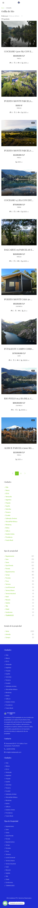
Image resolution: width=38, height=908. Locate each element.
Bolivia (7, 528)
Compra (8, 637)
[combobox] (16, 16)
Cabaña (8, 603)
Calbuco (8, 531)
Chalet (7, 609)
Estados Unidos (10, 534)
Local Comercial (10, 587)
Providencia (9, 537)
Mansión (8, 600)
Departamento (10, 556)
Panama (8, 512)
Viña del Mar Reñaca (11, 521)
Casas (7, 562)
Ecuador (8, 515)
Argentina (8, 500)
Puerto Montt (9, 540)
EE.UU (7, 493)
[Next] (25, 473)
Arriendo (8, 634)
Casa (7, 559)
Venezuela (9, 496)
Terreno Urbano (10, 590)
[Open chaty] (5, 903)
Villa (7, 606)
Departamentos (10, 572)
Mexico (8, 490)
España (8, 506)
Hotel (7, 597)
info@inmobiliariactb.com (13, 752)
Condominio (9, 612)
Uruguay (8, 503)
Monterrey (8, 525)
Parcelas (8, 578)
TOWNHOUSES (10, 615)
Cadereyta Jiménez (11, 518)
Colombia (8, 509)
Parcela (8, 568)
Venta (7, 631)
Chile (7, 487)
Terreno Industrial (11, 593)
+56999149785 (10, 749)
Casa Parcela (9, 565)
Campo (8, 575)
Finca (7, 581)
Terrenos (8, 584)
